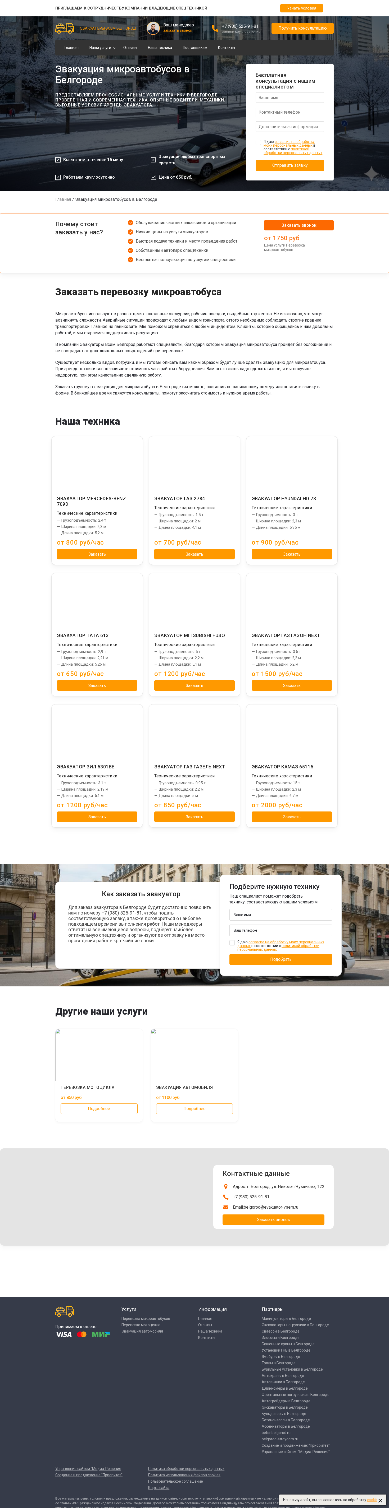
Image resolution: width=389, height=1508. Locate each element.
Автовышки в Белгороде (283, 1382)
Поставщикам (195, 47)
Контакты (226, 47)
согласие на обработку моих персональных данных (289, 143)
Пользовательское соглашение (175, 1481)
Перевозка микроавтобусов (145, 1318)
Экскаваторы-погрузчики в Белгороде (295, 1325)
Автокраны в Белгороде (283, 1376)
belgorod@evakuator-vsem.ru (271, 1207)
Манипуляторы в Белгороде (286, 1318)
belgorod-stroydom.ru (280, 1439)
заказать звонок (177, 30)
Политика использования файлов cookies (184, 1475)
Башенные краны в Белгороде (288, 1344)
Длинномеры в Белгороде (285, 1388)
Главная (72, 47)
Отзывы (130, 47)
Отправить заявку (290, 165)
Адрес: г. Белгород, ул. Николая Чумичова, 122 (278, 1186)
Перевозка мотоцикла (140, 1325)
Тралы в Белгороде (279, 1363)
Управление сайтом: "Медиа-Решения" (296, 1452)
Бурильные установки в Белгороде (292, 1369)
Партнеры (273, 1309)
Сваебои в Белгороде (281, 1331)
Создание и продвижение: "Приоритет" (296, 1445)
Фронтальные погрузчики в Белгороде (295, 1395)
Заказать (97, 554)
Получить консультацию (302, 28)
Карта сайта (158, 1488)
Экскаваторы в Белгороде (285, 1407)
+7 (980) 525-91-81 (240, 26)
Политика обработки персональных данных (186, 1469)
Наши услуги (100, 47)
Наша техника (160, 47)
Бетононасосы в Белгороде (286, 1420)
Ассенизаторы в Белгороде (286, 1426)
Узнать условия (301, 8)
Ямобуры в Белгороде (281, 1356)
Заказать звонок (299, 225)
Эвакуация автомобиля (142, 1331)
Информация (212, 1309)
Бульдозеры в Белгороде (284, 1414)
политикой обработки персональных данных (293, 151)
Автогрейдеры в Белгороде (286, 1401)
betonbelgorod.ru (276, 1433)
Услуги (128, 1309)
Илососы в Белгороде (281, 1337)
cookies (373, 1500)
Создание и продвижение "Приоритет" (89, 1475)
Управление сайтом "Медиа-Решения (88, 1469)
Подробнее (99, 1108)
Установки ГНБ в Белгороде (286, 1350)
